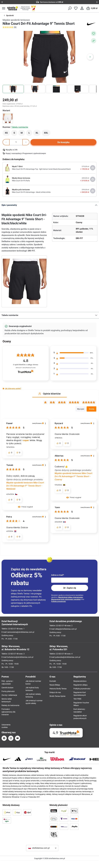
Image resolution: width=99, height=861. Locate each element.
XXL (47, 133)
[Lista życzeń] (76, 8)
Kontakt (53, 681)
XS (7, 133)
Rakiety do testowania (10, 705)
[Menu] (4, 8)
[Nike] (91, 24)
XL (38, 133)
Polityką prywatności (58, 601)
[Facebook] (4, 738)
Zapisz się (71, 588)
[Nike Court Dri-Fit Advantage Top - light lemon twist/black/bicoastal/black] (7, 168)
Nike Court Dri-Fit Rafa (21, 181)
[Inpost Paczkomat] (17, 812)
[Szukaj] (70, 8)
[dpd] (27, 812)
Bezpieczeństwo (79, 681)
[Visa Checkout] (64, 827)
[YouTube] (17, 738)
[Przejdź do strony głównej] (12, 8)
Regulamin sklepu (80, 685)
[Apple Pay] (74, 811)
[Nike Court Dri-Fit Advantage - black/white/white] (7, 191)
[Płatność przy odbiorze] (54, 834)
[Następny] (90, 57)
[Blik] (54, 811)
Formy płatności (8, 691)
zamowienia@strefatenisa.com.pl (20, 632)
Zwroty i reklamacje (9, 695)
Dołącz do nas (55, 692)
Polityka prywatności (81, 689)
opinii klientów (25, 365)
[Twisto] (64, 819)
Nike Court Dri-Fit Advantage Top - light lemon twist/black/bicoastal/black (41, 169)
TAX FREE (77, 699)
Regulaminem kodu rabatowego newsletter (66, 599)
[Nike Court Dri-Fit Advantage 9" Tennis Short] (8, 118)
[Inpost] (7, 812)
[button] (3, 388)
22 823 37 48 (13, 629)
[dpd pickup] (7, 820)
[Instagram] (10, 738)
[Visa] (74, 819)
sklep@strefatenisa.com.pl (66, 629)
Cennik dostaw (7, 688)
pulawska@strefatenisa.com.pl (67, 657)
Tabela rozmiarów (10, 315)
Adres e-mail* (57, 575)
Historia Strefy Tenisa (58, 689)
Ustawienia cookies (4, 726)
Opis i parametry (9, 205)
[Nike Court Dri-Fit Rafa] (7, 179)
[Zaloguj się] (82, 8)
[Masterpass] (54, 827)
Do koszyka (63, 142)
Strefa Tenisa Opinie (57, 696)
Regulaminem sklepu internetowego (70, 597)
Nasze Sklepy (55, 685)
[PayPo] (74, 827)
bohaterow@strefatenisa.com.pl (20, 657)
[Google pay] (54, 819)
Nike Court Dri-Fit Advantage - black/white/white (31, 192)
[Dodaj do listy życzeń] (93, 33)
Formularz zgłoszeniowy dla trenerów (8, 712)
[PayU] (64, 811)
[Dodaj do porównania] (93, 40)
